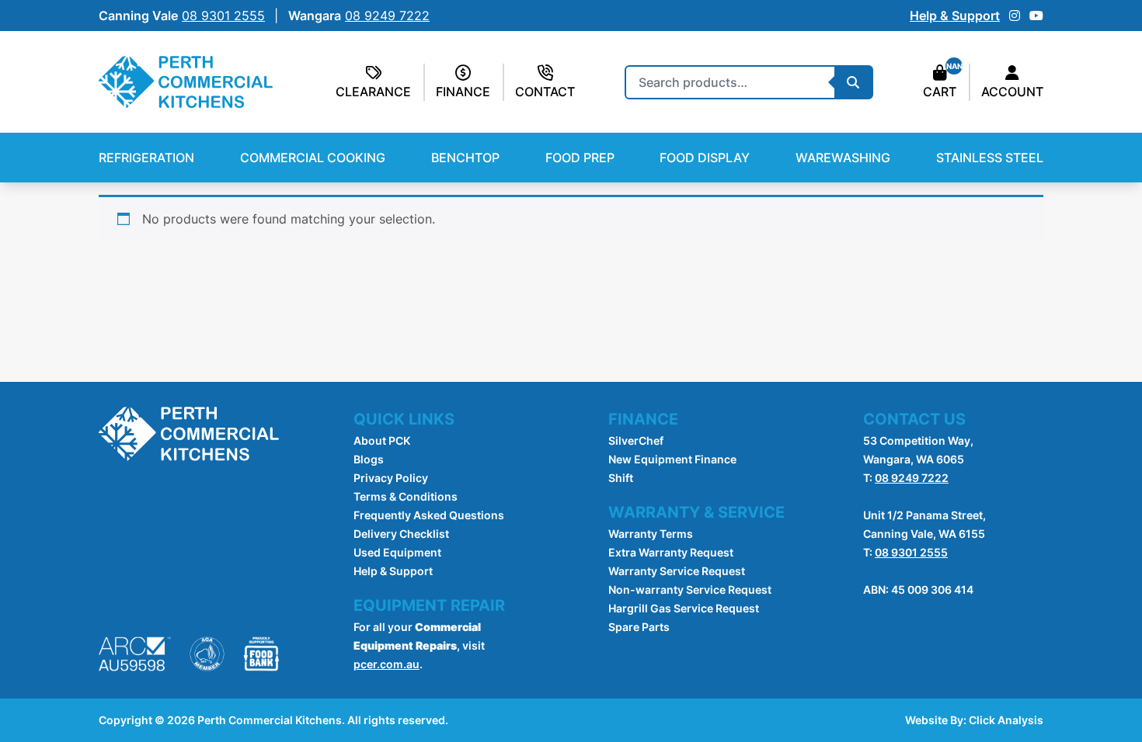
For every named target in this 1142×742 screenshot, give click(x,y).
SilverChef (635, 440)
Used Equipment (397, 552)
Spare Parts (639, 626)
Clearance (373, 91)
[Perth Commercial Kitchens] (186, 82)
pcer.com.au (386, 664)
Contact (545, 91)
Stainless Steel (989, 157)
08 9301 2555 (911, 552)
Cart (939, 91)
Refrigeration (146, 157)
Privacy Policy (390, 477)
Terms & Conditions (405, 496)
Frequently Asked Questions (428, 515)
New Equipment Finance (672, 459)
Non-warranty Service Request (689, 589)
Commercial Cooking (312, 157)
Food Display (705, 157)
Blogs (368, 459)
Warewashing (843, 157)
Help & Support (955, 15)
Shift (620, 477)
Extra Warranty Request (670, 552)
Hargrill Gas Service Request (683, 608)
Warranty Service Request (676, 570)
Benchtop (465, 157)
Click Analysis (1006, 719)
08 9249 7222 (912, 477)
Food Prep (580, 157)
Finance (463, 91)
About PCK (381, 440)
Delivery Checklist (401, 533)
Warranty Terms (650, 533)
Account (1012, 91)
